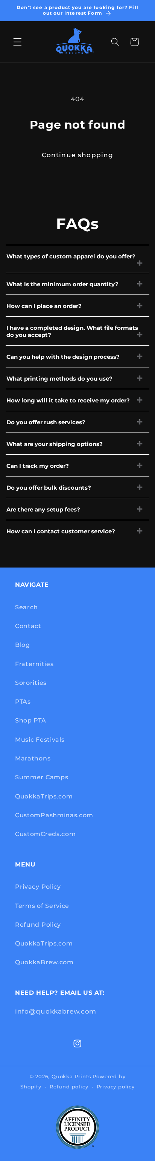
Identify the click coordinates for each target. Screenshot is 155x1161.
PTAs (23, 701)
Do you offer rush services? (45, 422)
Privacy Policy (38, 886)
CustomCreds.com (45, 834)
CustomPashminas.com (54, 815)
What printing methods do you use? (59, 378)
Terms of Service (42, 905)
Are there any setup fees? (43, 509)
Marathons (32, 758)
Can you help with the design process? (63, 356)
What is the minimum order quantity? (62, 284)
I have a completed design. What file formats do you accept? (72, 331)
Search (26, 607)
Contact (28, 626)
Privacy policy (116, 1087)
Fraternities (34, 664)
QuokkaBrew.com (44, 962)
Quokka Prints (71, 1076)
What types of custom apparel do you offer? (70, 256)
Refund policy (69, 1087)
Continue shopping (78, 155)
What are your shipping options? (54, 444)
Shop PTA (30, 720)
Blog (22, 644)
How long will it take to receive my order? (68, 400)
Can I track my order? (37, 465)
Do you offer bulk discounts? (48, 487)
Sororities (31, 682)
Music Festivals (39, 739)
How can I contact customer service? (60, 531)
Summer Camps (41, 777)
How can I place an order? (44, 306)
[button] (17, 42)
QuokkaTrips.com (44, 796)
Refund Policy (38, 924)
